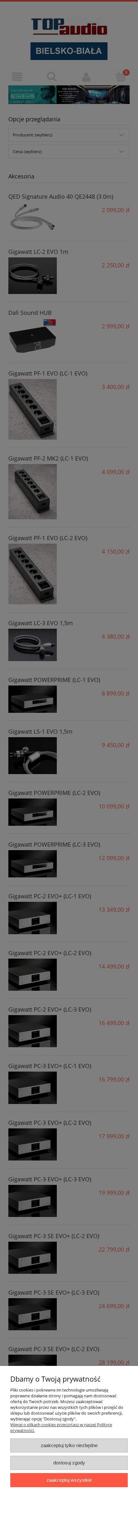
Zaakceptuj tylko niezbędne (69, 1445)
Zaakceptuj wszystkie (69, 1480)
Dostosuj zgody (69, 1462)
